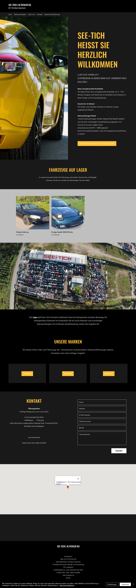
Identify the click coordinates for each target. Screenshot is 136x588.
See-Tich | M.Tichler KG (68, 559)
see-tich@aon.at (34, 437)
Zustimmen (125, 584)
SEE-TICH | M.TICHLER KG (19, 5)
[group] (68, 216)
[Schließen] (133, 584)
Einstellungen (112, 584)
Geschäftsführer (62, 562)
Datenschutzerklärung (67, 585)
